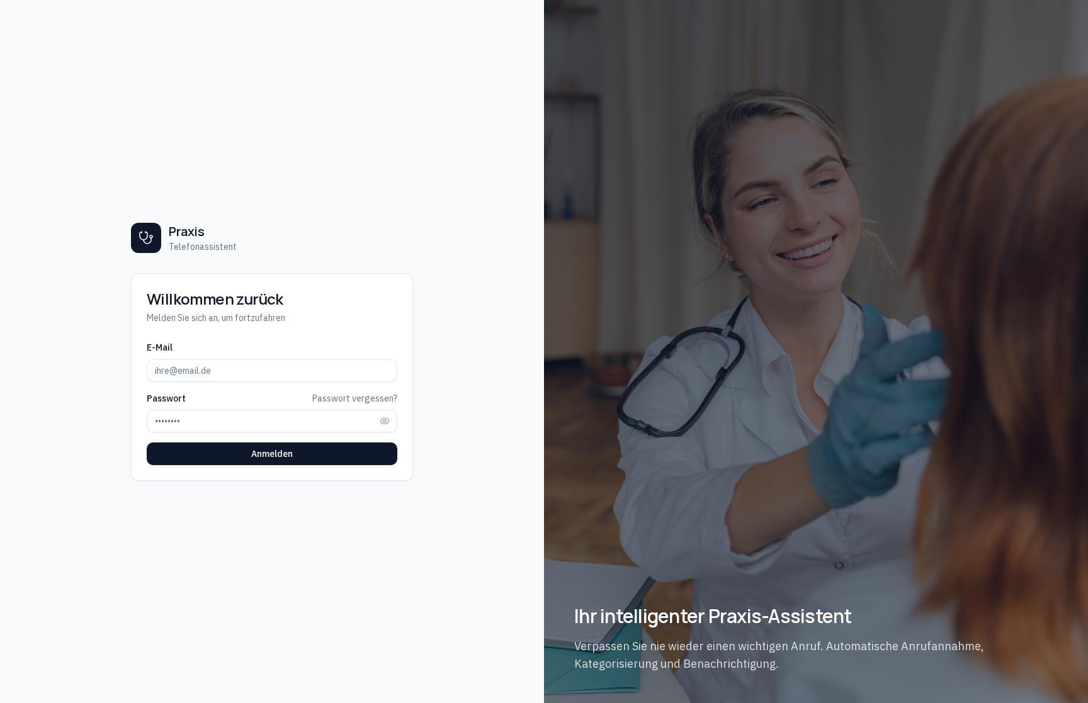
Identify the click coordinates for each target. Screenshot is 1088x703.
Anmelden (272, 453)
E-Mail (160, 347)
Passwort (166, 398)
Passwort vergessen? (354, 398)
